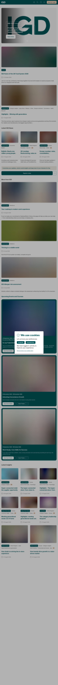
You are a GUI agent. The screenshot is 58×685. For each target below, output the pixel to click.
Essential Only (30, 342)
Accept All (20, 342)
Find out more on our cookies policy (25, 350)
